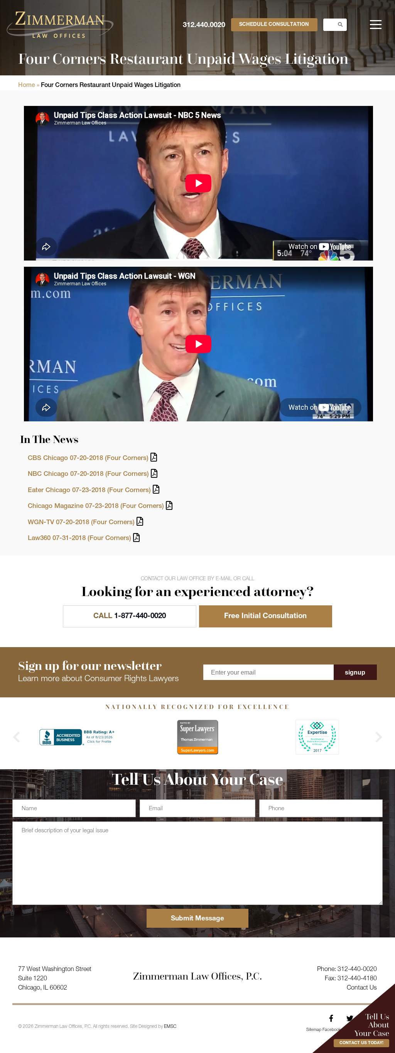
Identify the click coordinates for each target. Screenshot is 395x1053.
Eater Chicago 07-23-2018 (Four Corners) (89, 490)
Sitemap (313, 1030)
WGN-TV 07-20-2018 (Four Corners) (81, 523)
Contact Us (362, 988)
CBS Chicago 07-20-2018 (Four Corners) (88, 458)
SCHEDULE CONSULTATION (274, 24)
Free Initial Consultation (265, 616)
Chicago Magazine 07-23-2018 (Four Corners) (96, 506)
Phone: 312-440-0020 (347, 969)
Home (26, 86)
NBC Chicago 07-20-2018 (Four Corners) (88, 474)
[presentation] (16, 737)
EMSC (170, 1027)
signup (355, 672)
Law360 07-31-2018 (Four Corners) (79, 538)
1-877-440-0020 (129, 616)
